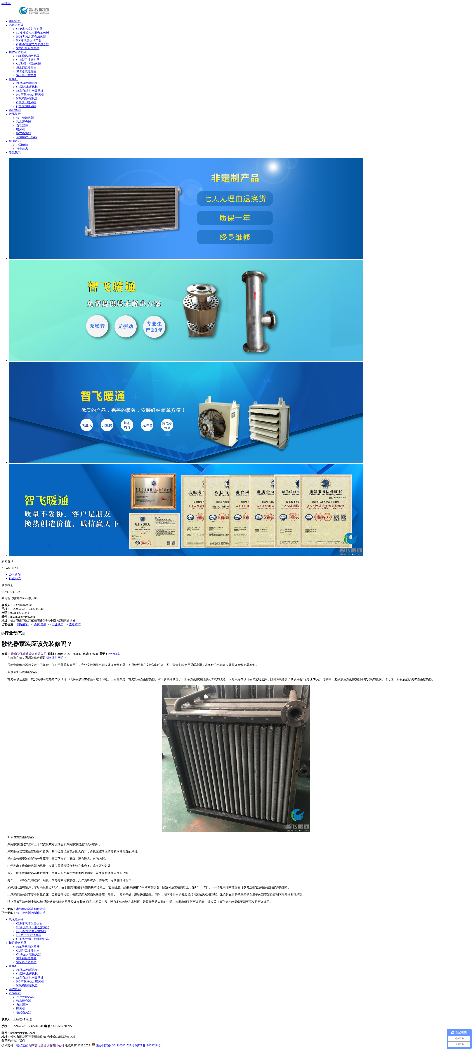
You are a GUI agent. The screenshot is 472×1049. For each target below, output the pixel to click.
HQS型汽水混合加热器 (31, 36)
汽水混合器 (16, 25)
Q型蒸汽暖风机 (26, 106)
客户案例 (15, 110)
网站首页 (15, 21)
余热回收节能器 (26, 137)
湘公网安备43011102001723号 (114, 1045)
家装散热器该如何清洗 (31, 908)
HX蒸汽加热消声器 (28, 40)
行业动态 (22, 148)
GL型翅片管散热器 (28, 63)
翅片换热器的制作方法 (31, 912)
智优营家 (22, 1045)
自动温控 (22, 125)
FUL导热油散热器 (28, 55)
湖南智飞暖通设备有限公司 (28, 653)
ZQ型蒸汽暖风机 (27, 83)
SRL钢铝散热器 (26, 67)
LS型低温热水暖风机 (29, 90)
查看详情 (75, 624)
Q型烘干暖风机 (26, 102)
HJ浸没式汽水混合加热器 (32, 32)
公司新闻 (22, 144)
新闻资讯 (15, 141)
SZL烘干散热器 (26, 75)
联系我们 (15, 152)
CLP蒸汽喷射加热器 (29, 28)
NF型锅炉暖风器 (27, 98)
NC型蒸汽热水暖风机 (30, 94)
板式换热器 (23, 133)
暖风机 (13, 79)
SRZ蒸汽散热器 (26, 71)
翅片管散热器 (18, 52)
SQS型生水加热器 (27, 48)
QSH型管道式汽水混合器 (32, 44)
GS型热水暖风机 (27, 86)
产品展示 (15, 113)
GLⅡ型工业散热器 (27, 59)
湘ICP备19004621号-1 (149, 1045)
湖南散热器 (53, 657)
